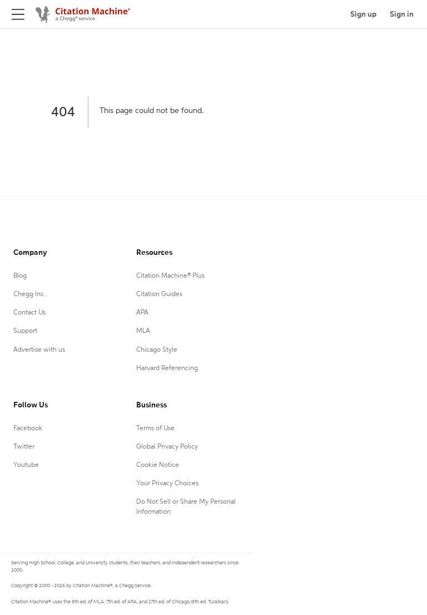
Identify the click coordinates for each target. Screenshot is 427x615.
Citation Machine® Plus (170, 276)
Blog (20, 276)
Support (25, 331)
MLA (143, 331)
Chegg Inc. (29, 294)
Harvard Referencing (167, 368)
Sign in (402, 14)
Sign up (363, 14)
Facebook (27, 428)
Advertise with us (39, 350)
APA (142, 312)
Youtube (26, 465)
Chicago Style (156, 350)
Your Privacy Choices (167, 483)
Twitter (23, 447)
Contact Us (29, 312)
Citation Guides (159, 294)
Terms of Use (155, 428)
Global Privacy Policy (167, 447)
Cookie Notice (157, 465)
